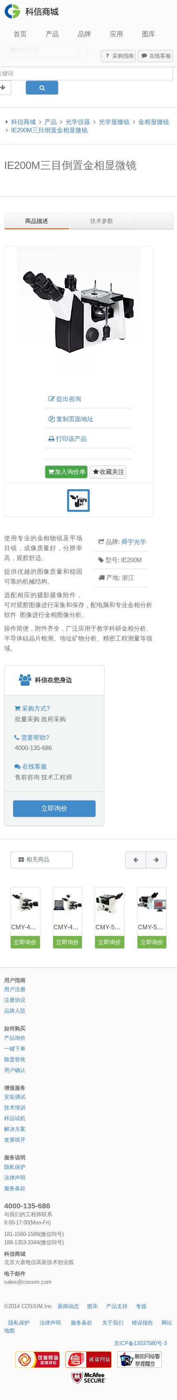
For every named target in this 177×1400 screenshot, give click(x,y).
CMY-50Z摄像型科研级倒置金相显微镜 (152, 927)
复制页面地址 (74, 418)
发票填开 (15, 1140)
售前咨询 (27, 777)
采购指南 (122, 56)
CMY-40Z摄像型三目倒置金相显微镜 (68, 927)
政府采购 (53, 718)
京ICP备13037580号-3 (140, 1343)
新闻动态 (68, 1306)
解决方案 (15, 1129)
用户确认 (15, 1070)
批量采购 (27, 718)
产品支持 (117, 1306)
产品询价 (15, 1038)
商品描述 (36, 221)
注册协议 (15, 1000)
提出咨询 (68, 398)
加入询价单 (70, 471)
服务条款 (15, 1188)
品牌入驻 (15, 1011)
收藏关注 (112, 471)
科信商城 (23, 121)
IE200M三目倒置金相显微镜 (49, 130)
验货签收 (15, 1059)
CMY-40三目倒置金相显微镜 (25, 927)
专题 (141, 1306)
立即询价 (54, 808)
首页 (20, 34)
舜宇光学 (133, 541)
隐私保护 (15, 1167)
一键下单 (15, 1049)
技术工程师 (56, 777)
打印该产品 (71, 438)
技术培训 (15, 1108)
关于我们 (112, 1323)
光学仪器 (77, 121)
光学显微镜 (114, 121)
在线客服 (159, 56)
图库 (148, 34)
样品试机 (15, 1118)
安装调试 (15, 1097)
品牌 (84, 34)
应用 (116, 34)
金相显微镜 (153, 121)
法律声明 (15, 1178)
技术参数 (101, 221)
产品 (52, 34)
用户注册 (15, 989)
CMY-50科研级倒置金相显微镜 (109, 927)
